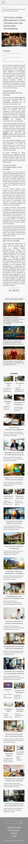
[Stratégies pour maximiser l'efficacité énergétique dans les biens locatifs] (14, 638)
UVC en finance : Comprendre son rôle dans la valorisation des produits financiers (13, 363)
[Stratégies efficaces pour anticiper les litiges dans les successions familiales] (19, 704)
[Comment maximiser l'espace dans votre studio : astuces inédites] (20, 747)
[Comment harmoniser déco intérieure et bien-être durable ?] (14, 726)
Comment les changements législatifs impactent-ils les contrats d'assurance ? (14, 431)
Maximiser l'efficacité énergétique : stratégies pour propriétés (14, 573)
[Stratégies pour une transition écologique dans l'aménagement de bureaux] (14, 588)
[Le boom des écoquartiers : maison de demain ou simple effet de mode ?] (8, 378)
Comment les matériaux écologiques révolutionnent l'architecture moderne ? (14, 549)
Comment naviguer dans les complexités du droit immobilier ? (14, 806)
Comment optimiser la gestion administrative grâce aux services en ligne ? (14, 624)
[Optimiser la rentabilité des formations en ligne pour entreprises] (8, 685)
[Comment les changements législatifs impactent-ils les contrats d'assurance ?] (14, 419)
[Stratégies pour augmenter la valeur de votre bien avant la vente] (8, 704)
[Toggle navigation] (3, 2)
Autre (7, 7)
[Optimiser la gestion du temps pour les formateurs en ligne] (8, 491)
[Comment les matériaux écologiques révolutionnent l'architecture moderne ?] (14, 538)
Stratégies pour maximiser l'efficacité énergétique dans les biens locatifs (14, 648)
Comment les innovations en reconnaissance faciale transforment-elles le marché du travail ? (14, 674)
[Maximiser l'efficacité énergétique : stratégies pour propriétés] (14, 563)
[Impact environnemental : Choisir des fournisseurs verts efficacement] (14, 469)
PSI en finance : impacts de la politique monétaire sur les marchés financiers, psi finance (13, 342)
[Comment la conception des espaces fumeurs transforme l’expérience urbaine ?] (19, 378)
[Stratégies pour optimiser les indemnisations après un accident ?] (14, 444)
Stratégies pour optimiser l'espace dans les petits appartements (14, 781)
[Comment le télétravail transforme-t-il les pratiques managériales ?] (19, 685)
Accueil (2, 7)
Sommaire (7, 51)
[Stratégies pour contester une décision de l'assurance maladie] (8, 396)
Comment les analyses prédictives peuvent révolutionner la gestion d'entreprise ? (14, 524)
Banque (14, 833)
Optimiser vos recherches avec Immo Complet (14, 61)
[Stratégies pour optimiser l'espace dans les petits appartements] (14, 770)
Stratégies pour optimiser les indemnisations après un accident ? (14, 455)
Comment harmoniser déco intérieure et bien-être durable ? (14, 736)
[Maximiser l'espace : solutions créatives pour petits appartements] (9, 748)
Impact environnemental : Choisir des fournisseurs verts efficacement (14, 480)
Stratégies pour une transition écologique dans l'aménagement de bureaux (14, 599)
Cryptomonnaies (14, 827)
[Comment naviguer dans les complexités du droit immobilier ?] (14, 795)
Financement (14, 830)
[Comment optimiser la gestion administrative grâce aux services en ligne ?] (14, 613)
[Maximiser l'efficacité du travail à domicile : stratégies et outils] (19, 491)
